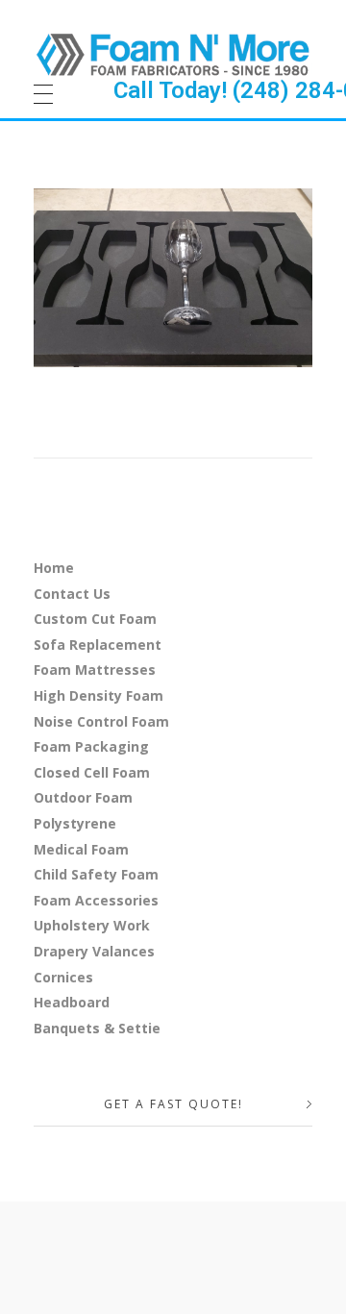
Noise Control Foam (101, 721)
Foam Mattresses (95, 669)
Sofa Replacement (97, 644)
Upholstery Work (92, 925)
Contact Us (72, 593)
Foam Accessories (96, 900)
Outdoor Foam (83, 797)
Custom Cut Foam (95, 618)
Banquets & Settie (97, 1028)
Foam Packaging (91, 746)
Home (54, 567)
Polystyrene (75, 823)
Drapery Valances (94, 951)
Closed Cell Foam (92, 772)
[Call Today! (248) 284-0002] (173, 54)
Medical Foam (81, 849)
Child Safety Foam (96, 874)
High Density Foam (98, 695)
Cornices (63, 977)
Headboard (72, 1002)
